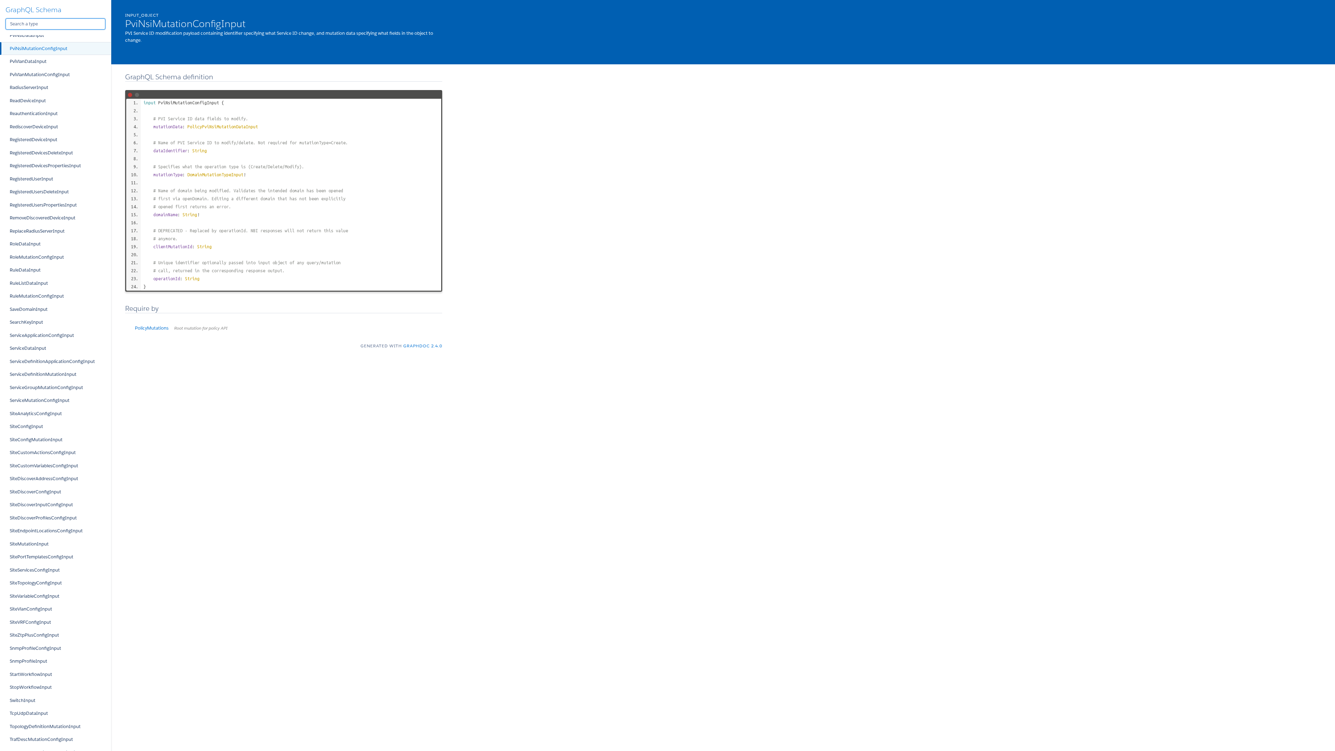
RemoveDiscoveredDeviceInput (42, 218)
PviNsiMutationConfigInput (38, 48)
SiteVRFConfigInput (30, 622)
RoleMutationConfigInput (37, 257)
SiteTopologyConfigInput (36, 583)
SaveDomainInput (29, 309)
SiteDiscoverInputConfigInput (41, 505)
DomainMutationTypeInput (215, 174)
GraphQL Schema (34, 9)
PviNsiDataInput (27, 35)
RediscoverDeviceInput (34, 127)
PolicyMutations (181, 328)
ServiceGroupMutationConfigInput (46, 387)
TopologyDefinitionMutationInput (45, 726)
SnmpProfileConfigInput (35, 648)
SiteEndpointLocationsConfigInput (46, 531)
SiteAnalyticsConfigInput (36, 414)
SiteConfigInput (26, 426)
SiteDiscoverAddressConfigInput (44, 479)
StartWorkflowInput (31, 674)
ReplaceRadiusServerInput (37, 231)
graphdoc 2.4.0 (422, 346)
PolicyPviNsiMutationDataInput (222, 126)
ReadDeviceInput (28, 101)
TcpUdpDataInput (29, 713)
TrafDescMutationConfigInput (41, 739)
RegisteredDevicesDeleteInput (41, 153)
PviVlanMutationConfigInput (40, 75)
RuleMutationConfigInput (37, 296)
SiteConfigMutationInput (36, 440)
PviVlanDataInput (28, 61)
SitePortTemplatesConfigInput (41, 557)
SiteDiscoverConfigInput (35, 492)
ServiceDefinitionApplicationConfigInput (52, 361)
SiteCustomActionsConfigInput (43, 452)
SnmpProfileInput (28, 661)
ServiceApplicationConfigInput (42, 335)
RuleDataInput (25, 270)
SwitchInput (22, 700)
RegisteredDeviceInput (33, 140)
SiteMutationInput (29, 544)
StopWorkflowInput (31, 687)
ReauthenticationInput (34, 113)
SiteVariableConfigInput (34, 596)
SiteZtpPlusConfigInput (34, 635)
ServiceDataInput (28, 348)
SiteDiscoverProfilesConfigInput (43, 518)
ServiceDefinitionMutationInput (43, 374)
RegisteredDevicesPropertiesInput (45, 166)
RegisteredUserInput (31, 179)
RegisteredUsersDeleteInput (39, 192)
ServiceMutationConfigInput (40, 400)
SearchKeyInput (26, 322)
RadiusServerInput (29, 87)
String (199, 150)
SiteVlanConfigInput (31, 609)
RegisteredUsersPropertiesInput (43, 205)
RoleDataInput (25, 244)
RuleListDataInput (29, 283)
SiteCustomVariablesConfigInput (44, 466)
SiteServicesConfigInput (35, 570)
